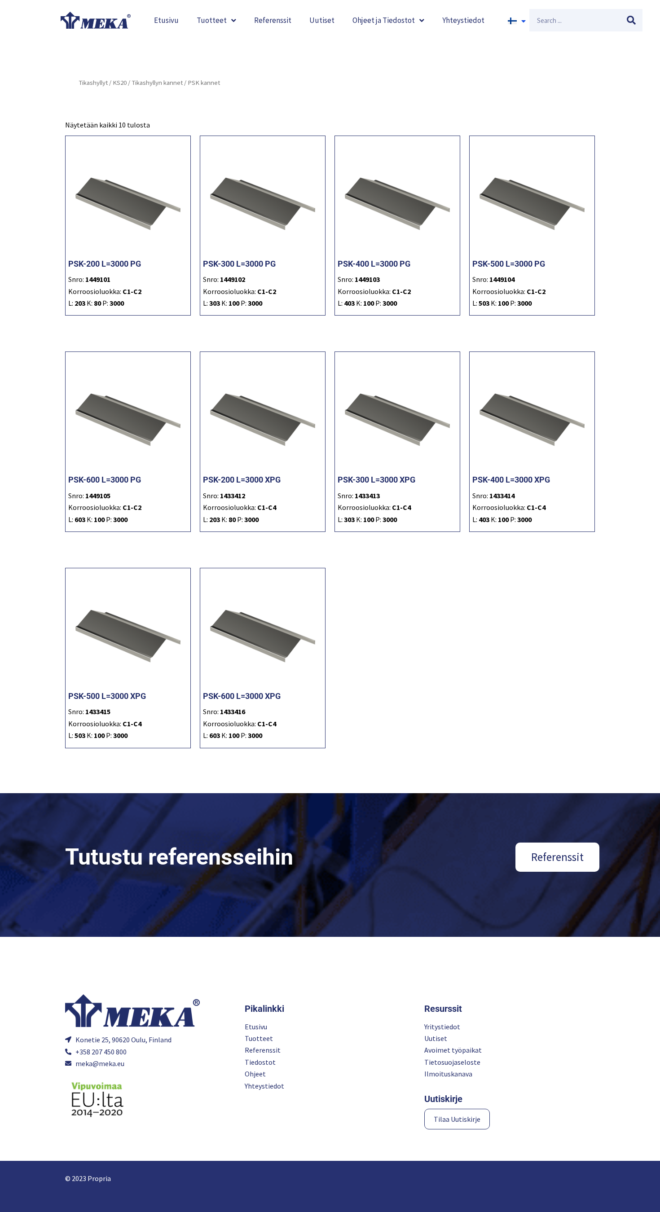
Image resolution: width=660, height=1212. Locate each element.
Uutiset (321, 20)
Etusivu (166, 20)
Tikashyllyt (93, 83)
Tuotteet (212, 20)
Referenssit (272, 20)
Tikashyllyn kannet (157, 83)
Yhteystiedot (463, 20)
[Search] (631, 20)
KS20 (120, 83)
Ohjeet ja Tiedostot (383, 20)
